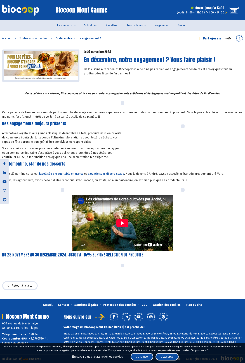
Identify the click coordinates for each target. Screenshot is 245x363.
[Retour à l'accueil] (20, 10)
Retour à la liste (22, 285)
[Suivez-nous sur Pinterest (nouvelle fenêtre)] (4, 199)
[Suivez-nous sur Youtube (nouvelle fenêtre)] (4, 181)
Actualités (90, 25)
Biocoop (183, 25)
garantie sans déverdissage (106, 173)
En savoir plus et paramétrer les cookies (97, 356)
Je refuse (142, 356)
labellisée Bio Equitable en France (61, 173)
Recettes (111, 25)
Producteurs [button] (134, 25)
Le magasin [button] (64, 25)
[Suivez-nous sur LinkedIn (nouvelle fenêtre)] (4, 172)
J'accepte (167, 356)
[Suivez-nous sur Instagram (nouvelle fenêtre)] (4, 190)
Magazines (161, 25)
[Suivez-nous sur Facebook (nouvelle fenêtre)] (4, 163)
